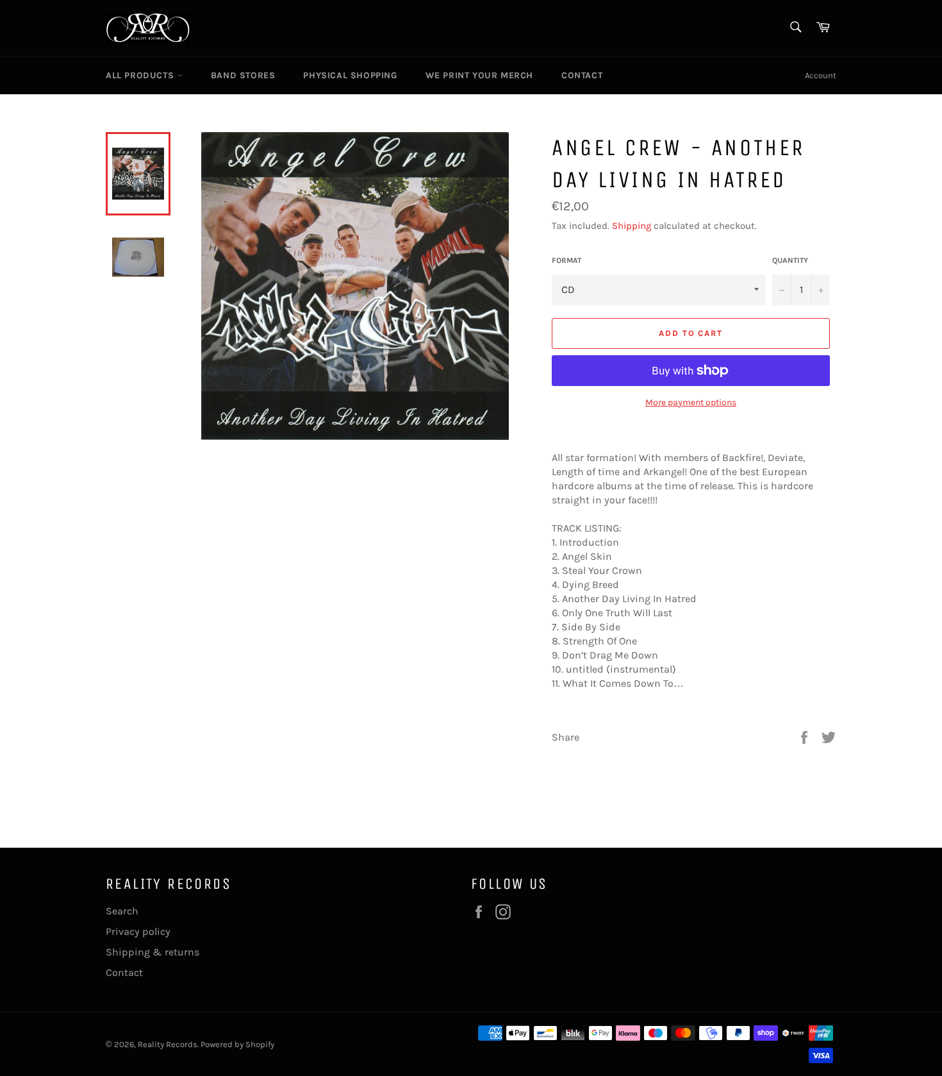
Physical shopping (350, 75)
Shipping (631, 225)
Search (122, 911)
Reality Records (167, 1044)
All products (141, 75)
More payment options (690, 402)
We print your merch (479, 75)
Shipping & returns (152, 952)
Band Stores (243, 75)
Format (566, 260)
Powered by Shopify (237, 1044)
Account (820, 75)
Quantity (790, 260)
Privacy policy (138, 931)
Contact (581, 75)
